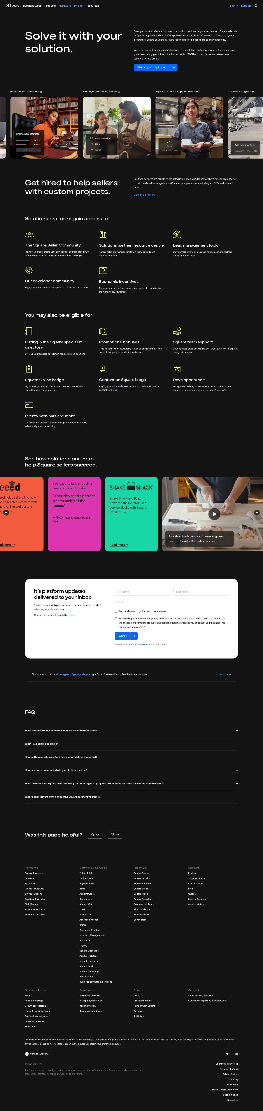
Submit (122, 635)
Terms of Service (229, 1069)
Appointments (87, 894)
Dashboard (85, 914)
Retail (82, 888)
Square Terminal (142, 878)
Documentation (87, 1006)
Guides (192, 894)
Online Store (86, 878)
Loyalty (83, 945)
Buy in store (140, 920)
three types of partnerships (72, 674)
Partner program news (154, 611)
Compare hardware (144, 904)
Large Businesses (34, 1021)
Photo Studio (86, 976)
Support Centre (196, 878)
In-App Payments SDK (90, 1000)
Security (233, 1079)
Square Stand (141, 888)
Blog (190, 888)
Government (231, 1084)
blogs (114, 390)
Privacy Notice (142, 644)
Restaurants (86, 899)
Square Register (142, 899)
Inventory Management (91, 935)
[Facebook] (231, 1054)
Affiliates (139, 1016)
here (71, 615)
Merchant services (35, 914)
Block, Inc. (232, 1100)
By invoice (30, 883)
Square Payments (34, 873)
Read (117, 545)
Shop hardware (142, 909)
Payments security (35, 909)
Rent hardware (141, 914)
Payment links (86, 883)
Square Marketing (89, 971)
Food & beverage (34, 1000)
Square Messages (89, 951)
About (137, 995)
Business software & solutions (95, 982)
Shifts (82, 925)
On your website (33, 894)
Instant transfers (88, 961)
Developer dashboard (90, 1011)
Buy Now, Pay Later (35, 899)
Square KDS (85, 904)
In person (30, 878)
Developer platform (89, 995)
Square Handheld (143, 883)
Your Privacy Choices (227, 1064)
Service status (196, 904)
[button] (6, 513)
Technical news (127, 611)
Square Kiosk (141, 894)
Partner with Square (144, 1006)
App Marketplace (88, 956)
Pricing (192, 873)
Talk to (223, 674)
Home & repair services (37, 1011)
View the (144, 195)
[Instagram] (236, 1054)
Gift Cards (84, 940)
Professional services (36, 1016)
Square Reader (142, 873)
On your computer (34, 888)
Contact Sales (195, 883)
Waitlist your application (151, 67)
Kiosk (82, 909)
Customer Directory (89, 930)
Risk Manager (32, 904)
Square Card (86, 966)
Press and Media (143, 1000)
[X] (227, 1054)
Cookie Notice (230, 1095)
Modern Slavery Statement (224, 1089)
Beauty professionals (36, 1006)
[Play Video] (214, 514)
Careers (138, 1011)
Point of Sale (86, 873)
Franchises (31, 1026)
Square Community (198, 899)
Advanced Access (88, 920)
